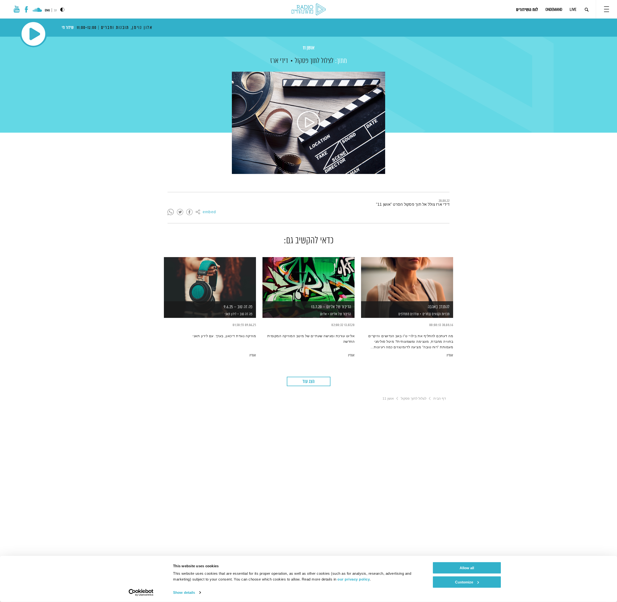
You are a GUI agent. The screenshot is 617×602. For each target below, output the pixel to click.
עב (55, 10)
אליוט (323, 314)
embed (209, 212)
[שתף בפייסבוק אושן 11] (189, 212)
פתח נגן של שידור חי (33, 34)
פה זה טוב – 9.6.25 (238, 307)
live (573, 9)
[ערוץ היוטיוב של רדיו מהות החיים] (17, 9)
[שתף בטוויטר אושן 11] (180, 212)
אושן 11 (309, 48)
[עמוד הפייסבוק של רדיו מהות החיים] (26, 9)
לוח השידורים (527, 10)
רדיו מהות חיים (308, 9)
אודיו (450, 355)
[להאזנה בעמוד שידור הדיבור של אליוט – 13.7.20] (308, 279)
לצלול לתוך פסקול (314, 61)
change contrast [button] (62, 9)
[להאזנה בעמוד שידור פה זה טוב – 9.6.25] (210, 279)
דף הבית (439, 398)
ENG (47, 10)
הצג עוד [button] (308, 381)
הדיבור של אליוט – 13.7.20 (331, 307)
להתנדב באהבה (439, 307)
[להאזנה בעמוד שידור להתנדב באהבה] (407, 279)
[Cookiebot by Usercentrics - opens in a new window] (141, 592)
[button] (606, 9)
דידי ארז (279, 61)
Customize (464, 582)
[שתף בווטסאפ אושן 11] (171, 212)
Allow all (467, 568)
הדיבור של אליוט (340, 314)
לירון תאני (230, 314)
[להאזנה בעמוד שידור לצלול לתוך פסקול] (308, 122)
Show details (184, 592)
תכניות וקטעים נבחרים (436, 314)
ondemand (553, 9)
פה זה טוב (246, 314)
